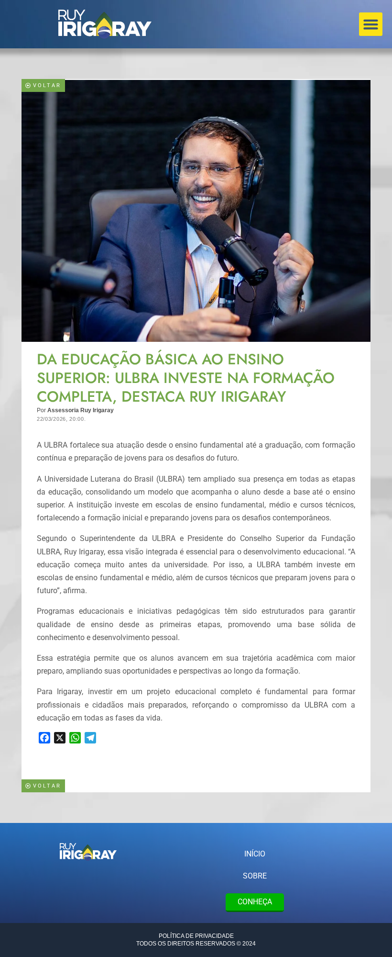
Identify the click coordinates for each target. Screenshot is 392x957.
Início (254, 853)
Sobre (255, 875)
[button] (371, 24)
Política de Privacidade (196, 936)
